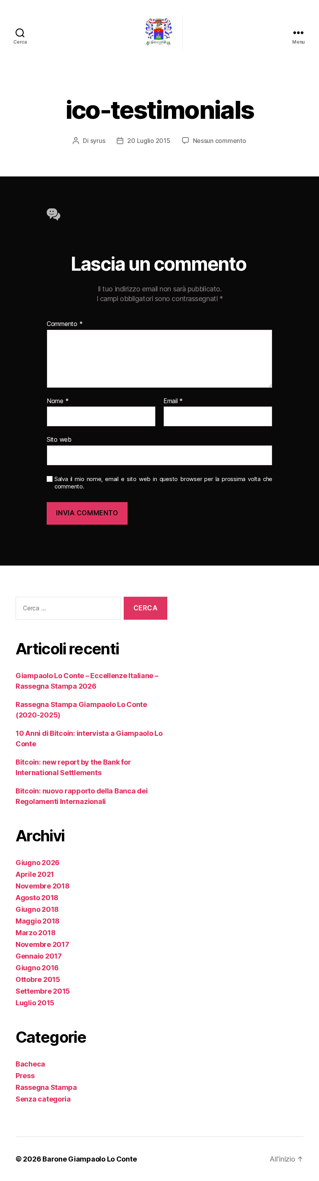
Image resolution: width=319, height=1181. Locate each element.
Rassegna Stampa (46, 1087)
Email (173, 401)
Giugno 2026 (38, 862)
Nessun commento (219, 141)
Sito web (59, 439)
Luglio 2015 (35, 1003)
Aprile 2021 (35, 874)
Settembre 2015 (43, 991)
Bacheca (30, 1064)
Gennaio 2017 (39, 956)
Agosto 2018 (37, 898)
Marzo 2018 (35, 933)
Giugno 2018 (37, 909)
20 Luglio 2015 (148, 141)
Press (25, 1076)
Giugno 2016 (37, 968)
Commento (64, 324)
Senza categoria (43, 1099)
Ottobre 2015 (38, 979)
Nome (57, 401)
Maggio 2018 (38, 921)
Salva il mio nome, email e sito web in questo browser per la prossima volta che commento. (163, 483)
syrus (97, 141)
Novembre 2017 (42, 944)
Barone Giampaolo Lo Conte (89, 1159)
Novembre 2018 (43, 886)
